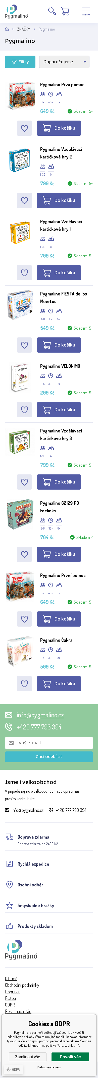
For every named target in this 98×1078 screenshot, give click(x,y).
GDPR (10, 1004)
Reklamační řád (18, 1011)
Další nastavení (49, 1067)
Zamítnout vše (27, 1057)
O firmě (11, 978)
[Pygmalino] (11, 29)
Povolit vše (70, 1057)
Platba (10, 998)
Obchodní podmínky (22, 985)
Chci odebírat (49, 756)
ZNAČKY (23, 29)
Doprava (12, 991)
